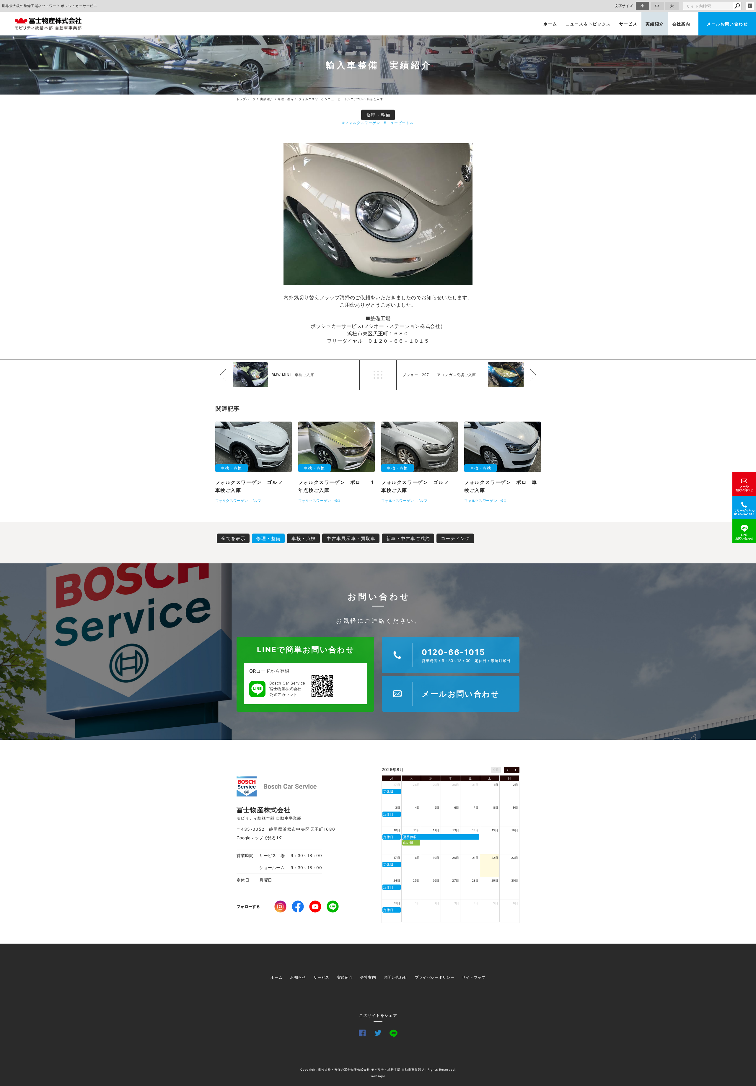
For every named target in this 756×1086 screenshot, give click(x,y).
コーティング (455, 538)
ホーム (550, 23)
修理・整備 (378, 115)
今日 (496, 769)
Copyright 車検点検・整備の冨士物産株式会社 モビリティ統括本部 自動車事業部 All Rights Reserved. (378, 1069)
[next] (515, 770)
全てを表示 (233, 538)
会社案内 (681, 23)
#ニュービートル (399, 123)
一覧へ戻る (378, 375)
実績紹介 (655, 23)
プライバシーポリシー (434, 977)
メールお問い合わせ (727, 23)
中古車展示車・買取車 (351, 538)
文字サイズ (624, 6)
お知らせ (298, 977)
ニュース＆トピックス (588, 23)
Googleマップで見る (257, 837)
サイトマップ (473, 977)
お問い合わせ (395, 977)
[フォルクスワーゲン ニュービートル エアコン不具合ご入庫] (378, 214)
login (750, 6)
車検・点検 (303, 538)
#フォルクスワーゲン (361, 123)
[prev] (508, 770)
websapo (378, 1076)
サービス (628, 23)
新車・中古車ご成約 (408, 538)
